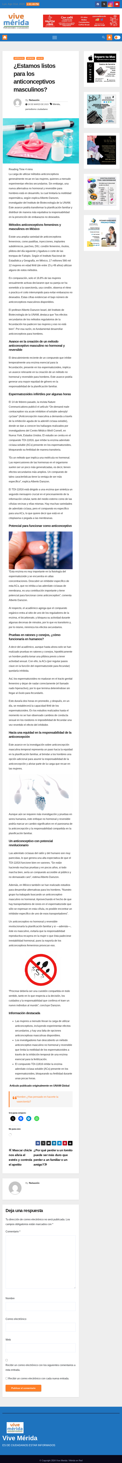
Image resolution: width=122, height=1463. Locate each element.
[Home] (4, 37)
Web (8, 1339)
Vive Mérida (19, 1438)
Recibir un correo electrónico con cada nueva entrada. (38, 1378)
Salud (40, 58)
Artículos (19, 58)
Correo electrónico (16, 1319)
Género (30, 58)
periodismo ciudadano (36, 109)
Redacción (34, 100)
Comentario (13, 1231)
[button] (103, 37)
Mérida (56, 104)
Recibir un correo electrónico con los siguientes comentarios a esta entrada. (40, 1367)
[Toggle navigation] (54, 37)
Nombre (10, 1298)
